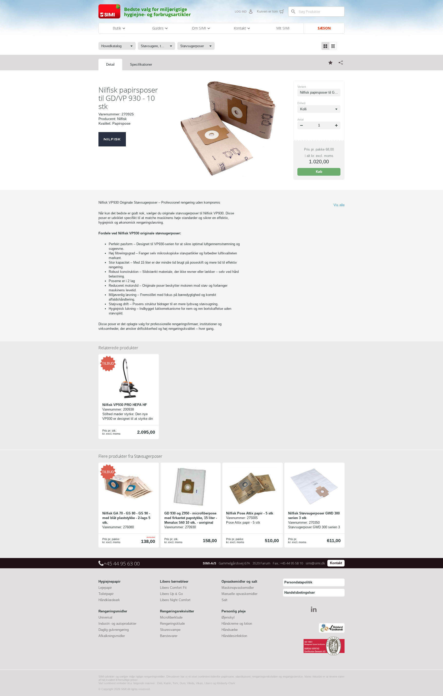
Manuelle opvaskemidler (239, 594)
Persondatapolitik (298, 582)
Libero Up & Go (171, 594)
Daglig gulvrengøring (113, 630)
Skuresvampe (170, 630)
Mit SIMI (283, 28)
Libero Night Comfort (175, 600)
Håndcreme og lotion (237, 623)
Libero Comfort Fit (173, 588)
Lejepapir (105, 588)
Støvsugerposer (130, 456)
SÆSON (324, 28)
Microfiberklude (171, 617)
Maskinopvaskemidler (238, 588)
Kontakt (336, 563)
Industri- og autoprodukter (117, 623)
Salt (224, 600)
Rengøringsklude (172, 623)
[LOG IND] (250, 11)
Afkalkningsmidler (111, 636)
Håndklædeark (109, 600)
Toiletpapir (106, 594)
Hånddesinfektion (234, 636)
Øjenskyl (228, 617)
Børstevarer (168, 636)
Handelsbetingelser (299, 592)
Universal (105, 617)
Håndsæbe (230, 630)
